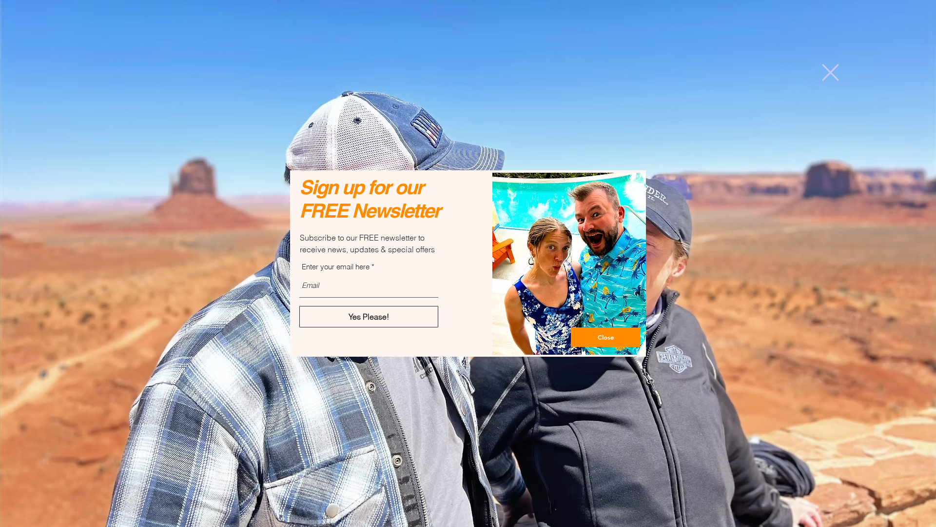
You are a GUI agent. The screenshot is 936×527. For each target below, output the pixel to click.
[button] (830, 72)
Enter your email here (336, 266)
